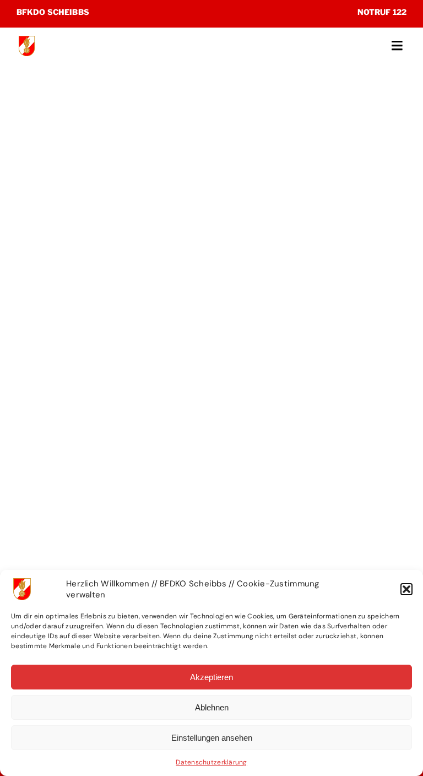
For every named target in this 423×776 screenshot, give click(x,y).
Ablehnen (212, 707)
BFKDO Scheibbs (53, 12)
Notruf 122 (381, 12)
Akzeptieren (211, 677)
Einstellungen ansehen (211, 737)
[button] (406, 589)
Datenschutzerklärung (211, 762)
